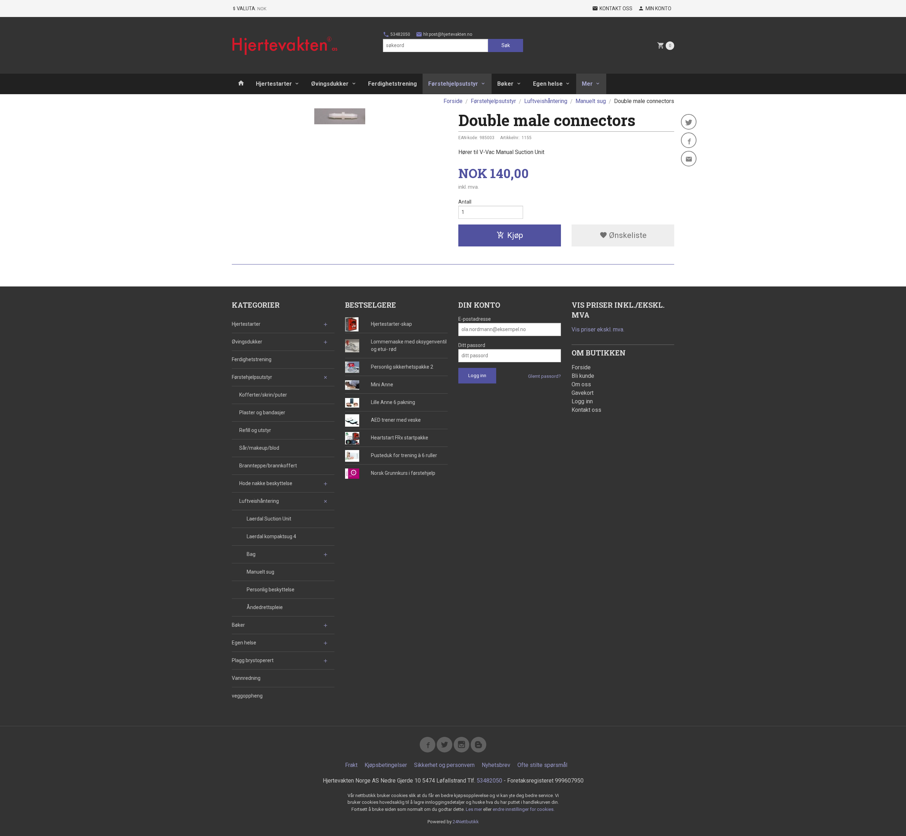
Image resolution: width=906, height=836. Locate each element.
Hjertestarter (274, 83)
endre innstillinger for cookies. (524, 809)
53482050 (399, 34)
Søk (505, 45)
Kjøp (515, 235)
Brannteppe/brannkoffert (268, 465)
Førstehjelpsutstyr (453, 83)
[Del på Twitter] (688, 122)
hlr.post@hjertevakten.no (447, 34)
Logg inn (582, 401)
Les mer (474, 809)
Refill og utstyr (255, 430)
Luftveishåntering (259, 501)
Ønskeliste (627, 235)
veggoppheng (247, 696)
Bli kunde (583, 375)
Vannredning (246, 678)
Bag (251, 554)
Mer (587, 83)
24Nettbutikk (466, 821)
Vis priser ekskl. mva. (598, 329)
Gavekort (583, 392)
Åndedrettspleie (265, 607)
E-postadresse (474, 319)
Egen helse (548, 83)
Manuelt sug (260, 572)
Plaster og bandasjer (262, 412)
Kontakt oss (586, 409)
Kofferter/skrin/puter (263, 395)
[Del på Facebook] (688, 140)
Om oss (581, 384)
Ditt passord (471, 345)
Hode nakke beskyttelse (265, 483)
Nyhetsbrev (496, 765)
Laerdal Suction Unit (269, 519)
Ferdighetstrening (392, 83)
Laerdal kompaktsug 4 (271, 536)
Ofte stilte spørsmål (542, 765)
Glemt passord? (544, 376)
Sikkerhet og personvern (444, 765)
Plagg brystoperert (253, 660)
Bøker (505, 83)
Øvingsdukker (330, 83)
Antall (464, 202)
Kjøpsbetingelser (386, 765)
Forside (453, 101)
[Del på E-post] (688, 158)
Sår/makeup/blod (259, 448)
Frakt (351, 765)
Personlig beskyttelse (270, 589)
